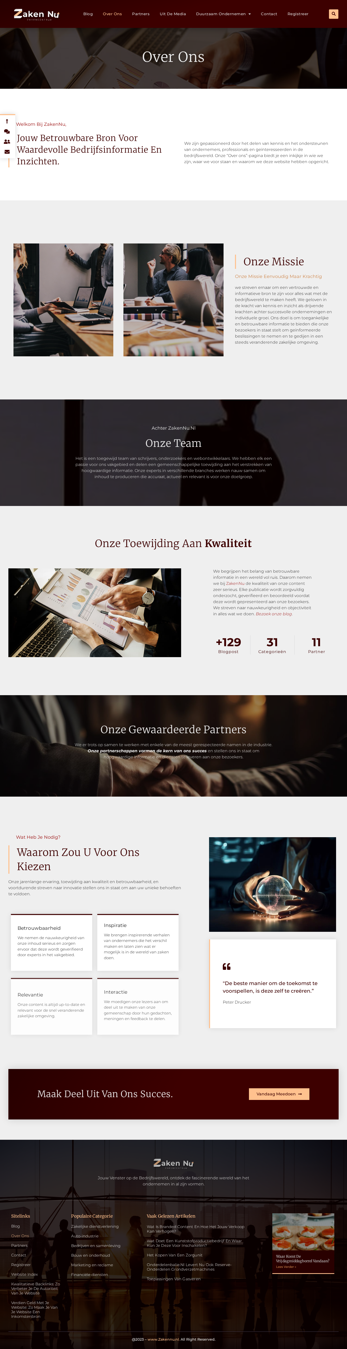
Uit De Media (173, 13)
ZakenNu (235, 583)
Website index (24, 1274)
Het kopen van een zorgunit (174, 1255)
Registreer (298, 13)
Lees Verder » (286, 1267)
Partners (141, 13)
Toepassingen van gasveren (174, 1278)
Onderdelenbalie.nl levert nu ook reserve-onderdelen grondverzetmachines (189, 1267)
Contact (269, 13)
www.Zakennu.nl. (164, 1339)
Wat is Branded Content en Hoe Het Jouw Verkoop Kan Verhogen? (195, 1229)
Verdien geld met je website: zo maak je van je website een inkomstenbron (34, 1310)
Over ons (112, 13)
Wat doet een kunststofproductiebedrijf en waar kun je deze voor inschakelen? (194, 1243)
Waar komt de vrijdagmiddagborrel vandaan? (302, 1258)
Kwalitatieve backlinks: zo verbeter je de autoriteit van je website (35, 1288)
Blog (88, 13)
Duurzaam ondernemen (221, 13)
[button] (333, 14)
